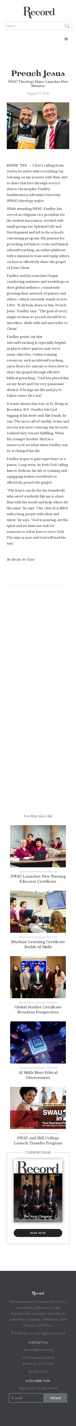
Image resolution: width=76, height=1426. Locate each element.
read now (38, 1232)
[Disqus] (38, 651)
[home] (38, 10)
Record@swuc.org (38, 1350)
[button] (38, 39)
